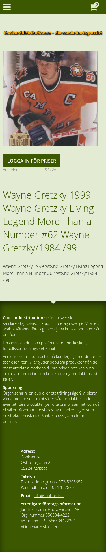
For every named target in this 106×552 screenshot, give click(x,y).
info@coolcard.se (49, 495)
